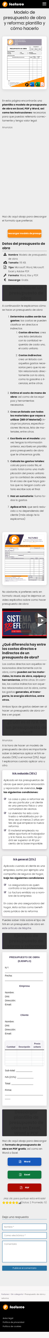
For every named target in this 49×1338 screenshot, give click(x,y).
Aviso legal (8, 1318)
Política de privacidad (13, 1322)
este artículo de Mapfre (16, 928)
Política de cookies (12, 1326)
